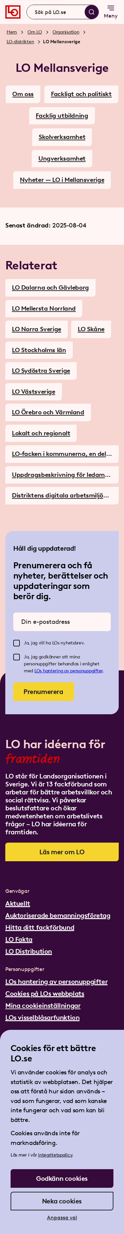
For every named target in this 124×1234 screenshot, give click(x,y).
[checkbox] (16, 643)
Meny (111, 16)
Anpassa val (62, 1217)
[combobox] (63, 12)
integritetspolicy (55, 1155)
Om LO (34, 32)
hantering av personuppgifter (73, 671)
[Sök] (92, 12)
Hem (12, 32)
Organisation (66, 32)
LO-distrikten (20, 42)
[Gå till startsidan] (13, 12)
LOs (38, 671)
